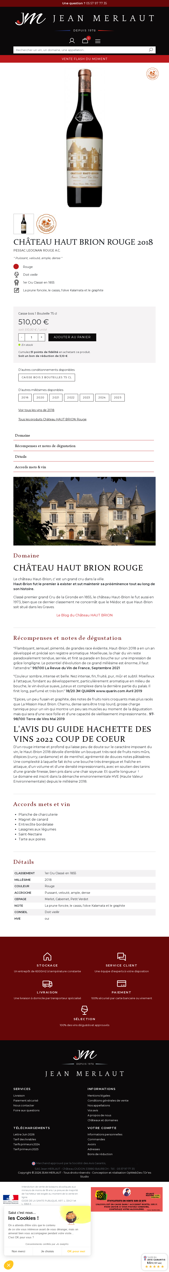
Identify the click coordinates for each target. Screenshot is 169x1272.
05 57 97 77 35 (126, 1168)
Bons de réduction (100, 1154)
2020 (40, 397)
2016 (25, 397)
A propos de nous (99, 1115)
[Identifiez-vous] (72, 40)
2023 (86, 397)
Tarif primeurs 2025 (25, 1149)
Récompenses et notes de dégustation (45, 446)
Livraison (19, 1095)
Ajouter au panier (72, 337)
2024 (102, 397)
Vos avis (93, 1110)
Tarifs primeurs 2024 (26, 1144)
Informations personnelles (105, 1134)
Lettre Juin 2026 (23, 1134)
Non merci (18, 1251)
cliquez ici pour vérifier (122, 1163)
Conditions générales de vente (108, 1100)
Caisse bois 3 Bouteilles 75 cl (47, 377)
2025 (117, 397)
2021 (56, 397)
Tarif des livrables (24, 1139)
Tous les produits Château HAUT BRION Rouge (52, 419)
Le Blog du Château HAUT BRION (84, 615)
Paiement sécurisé (25, 1100)
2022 (71, 397)
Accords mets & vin (30, 467)
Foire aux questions (26, 1110)
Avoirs (92, 1144)
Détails (20, 457)
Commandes (96, 1139)
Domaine (22, 435)
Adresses (94, 1149)
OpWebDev (134, 1172)
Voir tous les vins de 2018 (36, 410)
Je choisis (47, 1251)
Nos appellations (99, 1105)
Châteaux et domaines (103, 1120)
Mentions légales (99, 1095)
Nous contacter (23, 1105)
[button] (9, 1265)
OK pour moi (76, 1251)
